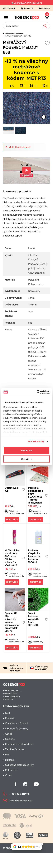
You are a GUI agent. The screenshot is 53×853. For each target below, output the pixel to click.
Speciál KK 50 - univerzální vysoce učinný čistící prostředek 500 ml (12, 621)
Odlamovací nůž (12, 489)
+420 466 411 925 (20, 793)
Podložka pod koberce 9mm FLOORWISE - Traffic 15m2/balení (35, 495)
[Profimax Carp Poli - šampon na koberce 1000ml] (38, 536)
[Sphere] (43, 835)
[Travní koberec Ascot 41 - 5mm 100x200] (38, 599)
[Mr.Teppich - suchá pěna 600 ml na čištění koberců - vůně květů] (15, 536)
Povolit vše (26, 450)
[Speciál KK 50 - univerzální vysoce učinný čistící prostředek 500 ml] (15, 599)
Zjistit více (12, 519)
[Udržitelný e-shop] (17, 835)
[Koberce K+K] (27, 17)
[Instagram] (25, 784)
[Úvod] (3, 33)
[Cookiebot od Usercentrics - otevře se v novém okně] (37, 392)
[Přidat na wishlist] (47, 43)
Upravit (25, 459)
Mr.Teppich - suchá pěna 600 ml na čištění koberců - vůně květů (12, 558)
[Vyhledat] (45, 25)
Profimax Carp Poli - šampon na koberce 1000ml (34, 556)
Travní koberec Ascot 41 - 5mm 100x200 (34, 618)
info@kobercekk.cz (21, 800)
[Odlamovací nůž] (15, 474)
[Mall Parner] (29, 835)
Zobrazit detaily (36, 441)
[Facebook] (15, 784)
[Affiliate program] (6, 835)
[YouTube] (36, 784)
